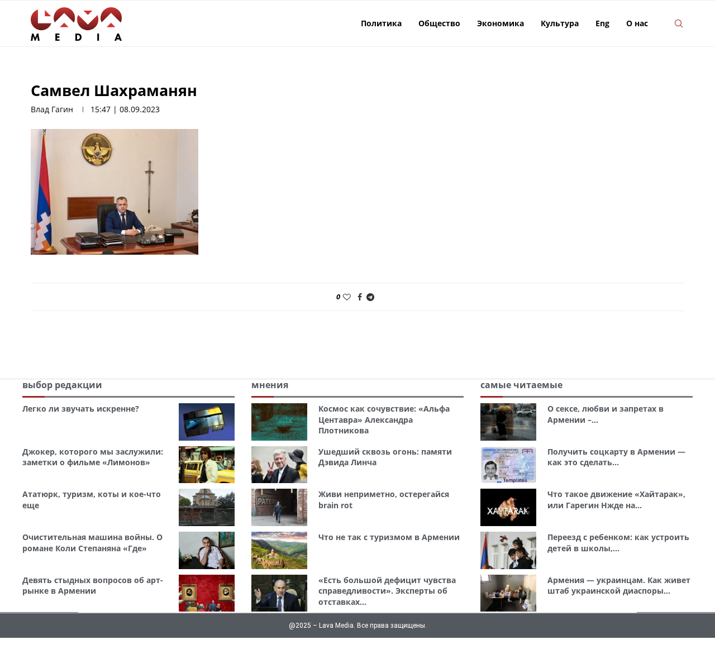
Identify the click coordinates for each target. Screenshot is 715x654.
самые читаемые (521, 385)
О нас (637, 23)
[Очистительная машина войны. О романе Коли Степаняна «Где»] (207, 550)
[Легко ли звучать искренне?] (207, 422)
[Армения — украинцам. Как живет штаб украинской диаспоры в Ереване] (508, 593)
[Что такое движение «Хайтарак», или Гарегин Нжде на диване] (508, 507)
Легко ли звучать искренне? (80, 408)
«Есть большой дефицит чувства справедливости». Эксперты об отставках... (387, 591)
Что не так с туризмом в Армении (389, 537)
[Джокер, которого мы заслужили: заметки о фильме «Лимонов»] (207, 465)
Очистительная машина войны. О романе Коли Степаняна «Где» (92, 542)
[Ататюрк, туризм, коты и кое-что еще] (207, 507)
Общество (439, 23)
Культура (560, 23)
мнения (269, 385)
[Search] (678, 23)
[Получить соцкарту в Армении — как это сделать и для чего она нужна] (508, 465)
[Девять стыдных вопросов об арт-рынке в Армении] (207, 593)
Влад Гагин (52, 109)
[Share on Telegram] (370, 297)
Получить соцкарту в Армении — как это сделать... (616, 457)
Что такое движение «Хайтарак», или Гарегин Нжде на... (616, 499)
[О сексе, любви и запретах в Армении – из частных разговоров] (508, 422)
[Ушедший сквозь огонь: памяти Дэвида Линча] (279, 465)
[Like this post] (347, 297)
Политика (381, 23)
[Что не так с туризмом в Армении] (279, 550)
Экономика (500, 23)
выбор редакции (62, 385)
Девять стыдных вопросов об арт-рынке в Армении (92, 585)
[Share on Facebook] (360, 297)
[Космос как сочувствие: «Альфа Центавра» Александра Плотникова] (279, 422)
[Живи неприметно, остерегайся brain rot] (279, 507)
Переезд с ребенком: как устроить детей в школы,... (618, 542)
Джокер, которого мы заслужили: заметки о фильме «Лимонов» (92, 457)
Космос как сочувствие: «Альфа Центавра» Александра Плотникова (384, 419)
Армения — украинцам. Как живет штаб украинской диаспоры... (618, 585)
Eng (602, 23)
